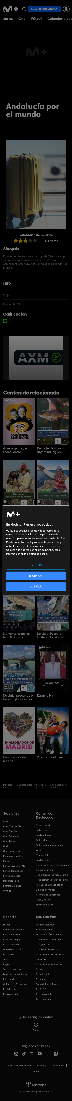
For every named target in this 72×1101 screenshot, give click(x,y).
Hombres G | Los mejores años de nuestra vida (52, 867)
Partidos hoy (10, 989)
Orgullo (7, 890)
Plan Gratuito (43, 974)
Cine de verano (11, 851)
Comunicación (44, 999)
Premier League (12, 939)
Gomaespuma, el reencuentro (15, 450)
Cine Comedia (11, 836)
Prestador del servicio (20, 1065)
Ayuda (36, 1030)
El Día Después (11, 944)
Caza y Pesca (43, 899)
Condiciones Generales (48, 939)
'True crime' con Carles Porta (52, 879)
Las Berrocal (43, 860)
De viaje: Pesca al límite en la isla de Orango (50, 635)
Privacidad (58, 1065)
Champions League (13, 929)
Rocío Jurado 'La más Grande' (52, 875)
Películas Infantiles (13, 856)
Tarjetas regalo (44, 994)
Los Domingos (43, 835)
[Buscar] (24, 9)
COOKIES (36, 1071)
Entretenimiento (12, 885)
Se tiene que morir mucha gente (50, 847)
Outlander (41, 840)
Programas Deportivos (48, 894)
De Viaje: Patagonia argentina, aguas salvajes (51, 450)
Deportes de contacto (15, 974)
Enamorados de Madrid (14, 759)
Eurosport (8, 979)
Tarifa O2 (41, 989)
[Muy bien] (35, 240)
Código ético (43, 944)
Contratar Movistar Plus (48, 949)
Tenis (6, 959)
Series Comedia (11, 875)
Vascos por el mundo (51, 757)
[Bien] (30, 240)
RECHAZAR (36, 575)
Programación (11, 994)
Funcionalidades (45, 929)
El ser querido (43, 825)
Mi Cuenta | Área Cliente (49, 934)
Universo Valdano (12, 949)
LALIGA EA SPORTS (13, 934)
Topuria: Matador (12, 969)
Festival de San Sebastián (49, 884)
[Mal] (20, 240)
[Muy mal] (16, 240)
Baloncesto (9, 954)
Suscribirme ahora (44, 8)
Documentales (11, 880)
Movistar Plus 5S (44, 904)
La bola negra (43, 830)
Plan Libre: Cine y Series (49, 964)
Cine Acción (9, 841)
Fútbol (36, 18)
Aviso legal (42, 1065)
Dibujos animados (45, 889)
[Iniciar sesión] (66, 9)
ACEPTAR (36, 586)
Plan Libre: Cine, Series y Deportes (49, 957)
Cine (22, 18)
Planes (39, 969)
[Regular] (25, 240)
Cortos (6, 846)
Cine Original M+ (12, 826)
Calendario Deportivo (15, 984)
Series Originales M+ (14, 866)
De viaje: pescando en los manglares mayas (19, 697)
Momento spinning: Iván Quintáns (16, 635)
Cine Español (10, 831)
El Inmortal (42, 855)
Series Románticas (13, 871)
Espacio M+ (45, 695)
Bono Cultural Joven (47, 984)
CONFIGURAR (36, 564)
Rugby (6, 964)
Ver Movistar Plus (45, 924)
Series (8, 18)
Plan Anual (42, 979)
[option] (39, 358)
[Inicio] (10, 9)
